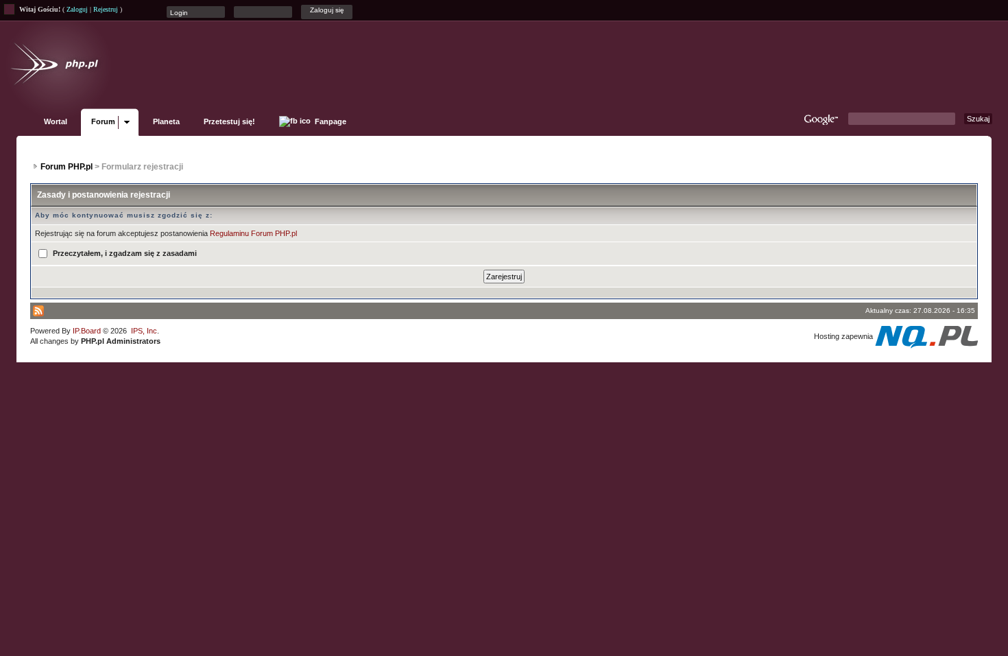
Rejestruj (105, 9)
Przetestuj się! (229, 121)
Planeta (166, 121)
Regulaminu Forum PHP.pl (253, 233)
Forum (103, 121)
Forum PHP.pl (66, 167)
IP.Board (87, 331)
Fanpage (329, 121)
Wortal (55, 121)
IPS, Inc (144, 331)
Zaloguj (77, 9)
